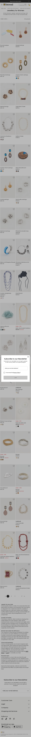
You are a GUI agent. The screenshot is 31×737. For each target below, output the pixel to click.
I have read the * (13, 372)
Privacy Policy (16, 372)
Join (15, 377)
